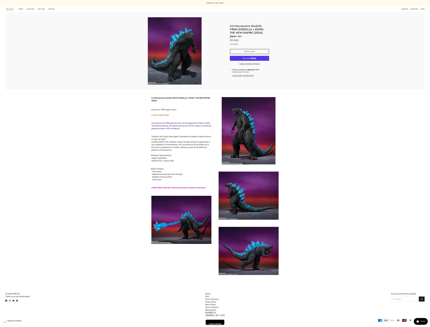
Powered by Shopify (13, 321)
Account (414, 9)
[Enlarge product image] (180, 51)
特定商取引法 (210, 313)
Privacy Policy (210, 302)
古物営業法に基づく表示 (215, 315)
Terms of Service (212, 307)
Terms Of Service (212, 299)
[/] (9, 9)
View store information (243, 75)
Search (405, 9)
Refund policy (210, 310)
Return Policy (210, 304)
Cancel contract (215, 324)
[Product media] (181, 220)
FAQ (207, 296)
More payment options (249, 64)
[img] (6, 300)
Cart (422, 9)
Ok (422, 299)
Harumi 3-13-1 (253, 70)
